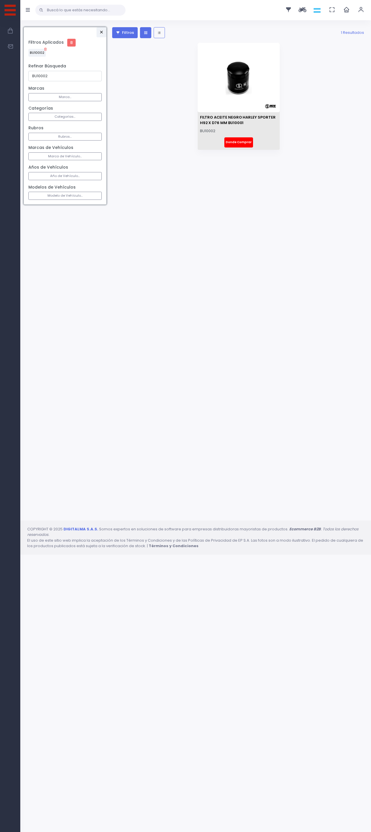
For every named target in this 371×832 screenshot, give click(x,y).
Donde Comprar (239, 142)
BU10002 (37, 52)
